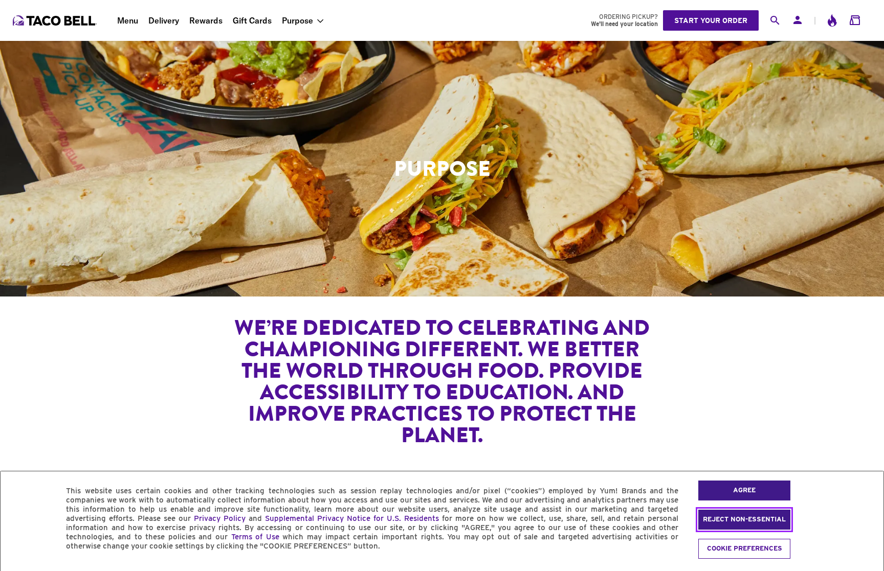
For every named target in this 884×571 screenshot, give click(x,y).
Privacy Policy (220, 518)
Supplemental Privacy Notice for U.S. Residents (352, 518)
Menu (127, 20)
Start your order (710, 20)
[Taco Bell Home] (56, 20)
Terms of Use (255, 536)
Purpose (297, 20)
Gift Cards (252, 20)
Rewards (206, 20)
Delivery (163, 20)
